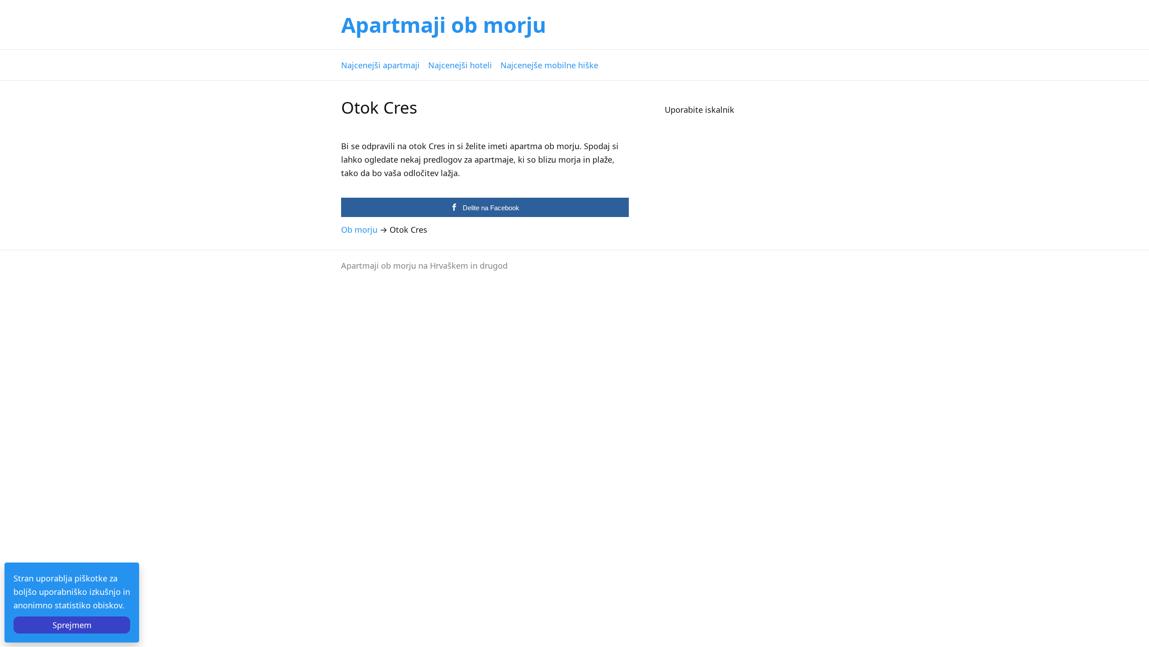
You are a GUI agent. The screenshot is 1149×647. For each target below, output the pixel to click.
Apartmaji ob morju (443, 24)
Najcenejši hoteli (460, 65)
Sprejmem (72, 625)
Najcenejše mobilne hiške (549, 65)
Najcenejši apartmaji (380, 65)
